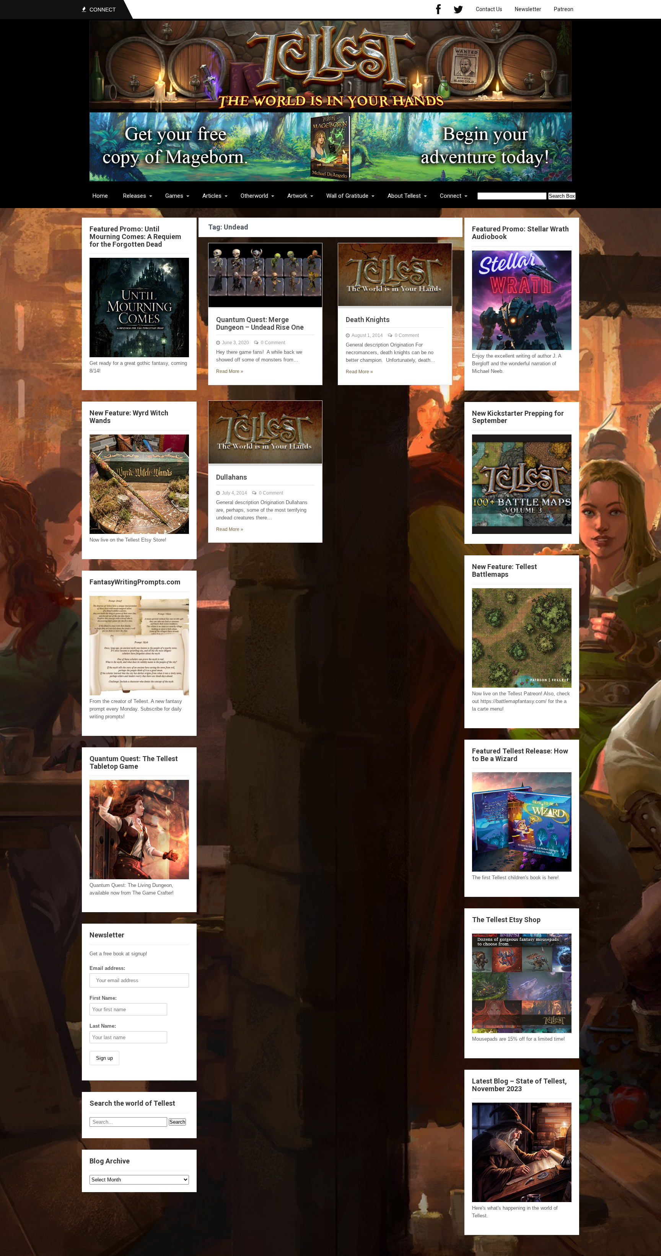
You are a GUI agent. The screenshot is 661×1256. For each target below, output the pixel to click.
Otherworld (254, 195)
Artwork (297, 195)
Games (174, 195)
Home (100, 195)
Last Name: (103, 1026)
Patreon (563, 9)
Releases (134, 195)
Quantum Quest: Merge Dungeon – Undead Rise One (260, 323)
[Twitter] (458, 9)
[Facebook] (438, 9)
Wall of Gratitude (347, 195)
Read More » (229, 371)
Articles (211, 195)
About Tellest (404, 195)
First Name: (103, 998)
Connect (450, 195)
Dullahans (231, 477)
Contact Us (489, 9)
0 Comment (273, 342)
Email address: (107, 968)
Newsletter (528, 9)
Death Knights (368, 320)
